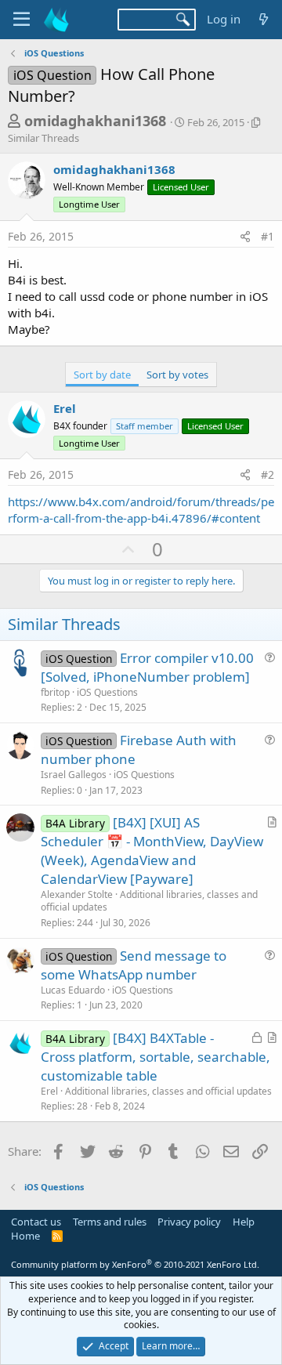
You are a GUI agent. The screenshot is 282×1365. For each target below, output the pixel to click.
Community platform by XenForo (135, 1264)
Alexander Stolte (77, 894)
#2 (267, 474)
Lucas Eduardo (73, 990)
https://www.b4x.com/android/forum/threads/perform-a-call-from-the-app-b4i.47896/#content (141, 510)
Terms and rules (109, 1222)
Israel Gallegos (74, 774)
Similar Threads (43, 138)
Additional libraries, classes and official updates (149, 901)
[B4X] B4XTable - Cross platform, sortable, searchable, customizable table (155, 1056)
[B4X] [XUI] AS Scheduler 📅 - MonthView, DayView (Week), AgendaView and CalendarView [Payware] (152, 850)
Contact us (36, 1222)
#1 (267, 236)
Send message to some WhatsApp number (133, 965)
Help (244, 1222)
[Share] (245, 236)
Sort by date (102, 375)
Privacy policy (189, 1222)
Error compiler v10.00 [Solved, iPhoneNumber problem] (147, 667)
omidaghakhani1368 (95, 120)
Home (25, 1236)
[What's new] (263, 19)
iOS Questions (107, 692)
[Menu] (21, 19)
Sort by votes (177, 375)
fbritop (55, 692)
